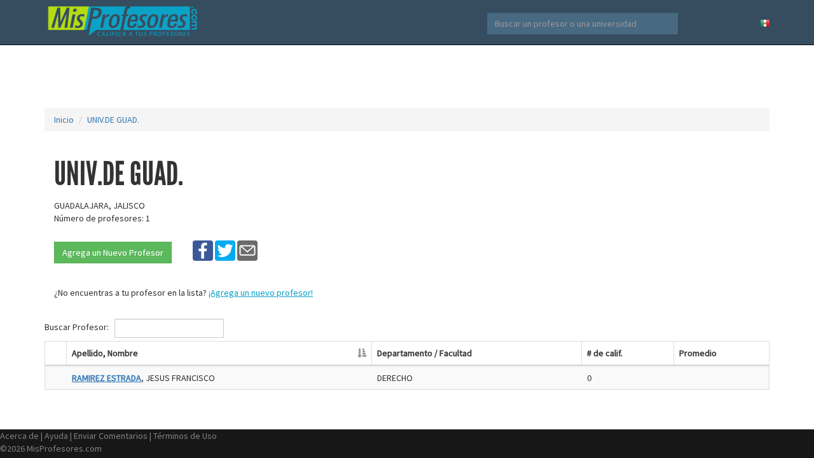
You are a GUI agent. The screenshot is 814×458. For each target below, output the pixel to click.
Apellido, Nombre (105, 353)
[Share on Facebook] (203, 250)
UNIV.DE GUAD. (113, 119)
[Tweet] (225, 250)
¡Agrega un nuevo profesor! (261, 292)
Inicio (64, 119)
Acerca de (19, 435)
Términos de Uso (185, 435)
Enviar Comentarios (111, 435)
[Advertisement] (407, 76)
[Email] (247, 250)
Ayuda (56, 435)
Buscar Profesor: (78, 327)
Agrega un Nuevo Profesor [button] (112, 252)
